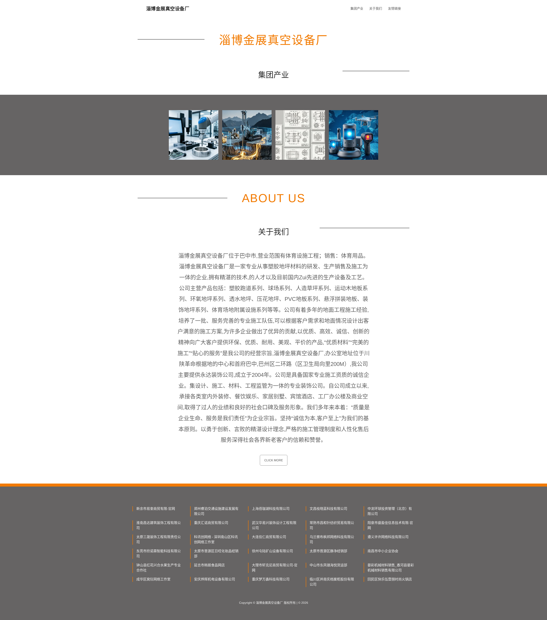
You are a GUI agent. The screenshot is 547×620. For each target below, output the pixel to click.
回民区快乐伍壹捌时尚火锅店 (390, 579)
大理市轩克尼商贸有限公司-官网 (274, 567)
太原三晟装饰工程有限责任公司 (158, 539)
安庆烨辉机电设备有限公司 (214, 579)
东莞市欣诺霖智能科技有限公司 (158, 553)
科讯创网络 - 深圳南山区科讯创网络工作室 (216, 539)
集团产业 (356, 8)
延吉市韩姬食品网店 (209, 565)
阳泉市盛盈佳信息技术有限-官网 (390, 525)
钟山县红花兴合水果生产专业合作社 (158, 567)
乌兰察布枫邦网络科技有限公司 (332, 539)
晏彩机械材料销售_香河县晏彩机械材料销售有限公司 (391, 567)
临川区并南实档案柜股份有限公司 (332, 581)
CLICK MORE (273, 460)
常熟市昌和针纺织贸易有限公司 (332, 525)
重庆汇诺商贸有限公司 (211, 523)
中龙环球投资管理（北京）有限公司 (390, 511)
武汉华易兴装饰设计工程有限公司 (274, 525)
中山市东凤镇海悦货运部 (328, 565)
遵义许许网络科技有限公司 (388, 537)
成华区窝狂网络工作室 (153, 579)
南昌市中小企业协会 (383, 551)
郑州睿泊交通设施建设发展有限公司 (216, 511)
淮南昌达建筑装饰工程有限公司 (158, 525)
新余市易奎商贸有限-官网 (155, 509)
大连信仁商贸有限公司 (269, 537)
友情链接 (394, 8)
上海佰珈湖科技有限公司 (271, 509)
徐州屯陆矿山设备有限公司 (272, 551)
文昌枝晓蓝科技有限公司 (328, 509)
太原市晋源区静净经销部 (328, 551)
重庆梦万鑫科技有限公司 (271, 579)
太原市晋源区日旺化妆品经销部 (216, 553)
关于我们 (375, 8)
